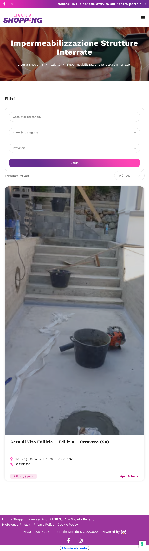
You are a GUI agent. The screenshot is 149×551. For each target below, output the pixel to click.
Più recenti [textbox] (126, 175)
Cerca (74, 163)
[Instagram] (11, 3)
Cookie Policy (68, 524)
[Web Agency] (123, 532)
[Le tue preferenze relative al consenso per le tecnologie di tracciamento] (142, 544)
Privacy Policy (44, 524)
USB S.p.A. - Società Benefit (73, 519)
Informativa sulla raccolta (74, 548)
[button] (143, 17)
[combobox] (129, 175)
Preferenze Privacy (16, 524)
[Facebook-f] (4, 3)
